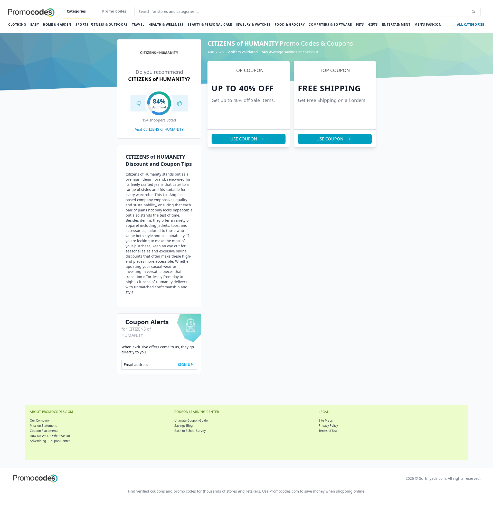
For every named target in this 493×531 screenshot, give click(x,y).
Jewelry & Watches (253, 24)
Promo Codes (114, 11)
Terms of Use (328, 430)
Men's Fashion (427, 24)
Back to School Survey (190, 430)
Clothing (17, 24)
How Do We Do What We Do (50, 436)
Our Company (40, 420)
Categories (76, 11)
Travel (138, 24)
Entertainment (396, 24)
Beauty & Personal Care (209, 24)
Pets (360, 24)
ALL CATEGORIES (471, 24)
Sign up (185, 364)
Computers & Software (330, 24)
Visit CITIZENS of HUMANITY (159, 129)
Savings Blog (183, 425)
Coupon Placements (44, 430)
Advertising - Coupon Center (50, 441)
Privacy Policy (328, 425)
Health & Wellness (165, 24)
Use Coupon (243, 139)
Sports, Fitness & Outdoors (101, 24)
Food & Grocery (290, 24)
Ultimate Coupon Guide (191, 420)
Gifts (373, 24)
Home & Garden (57, 24)
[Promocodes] (31, 11)
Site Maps (326, 420)
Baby (34, 24)
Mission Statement (43, 425)
